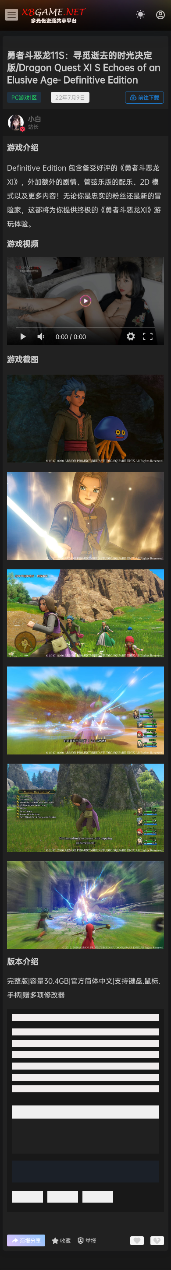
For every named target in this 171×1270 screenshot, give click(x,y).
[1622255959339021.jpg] (85, 476)
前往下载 (148, 98)
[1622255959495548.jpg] (85, 671)
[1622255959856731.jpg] (85, 574)
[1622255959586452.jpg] (85, 768)
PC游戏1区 (24, 97)
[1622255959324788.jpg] (85, 379)
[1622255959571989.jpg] (85, 866)
